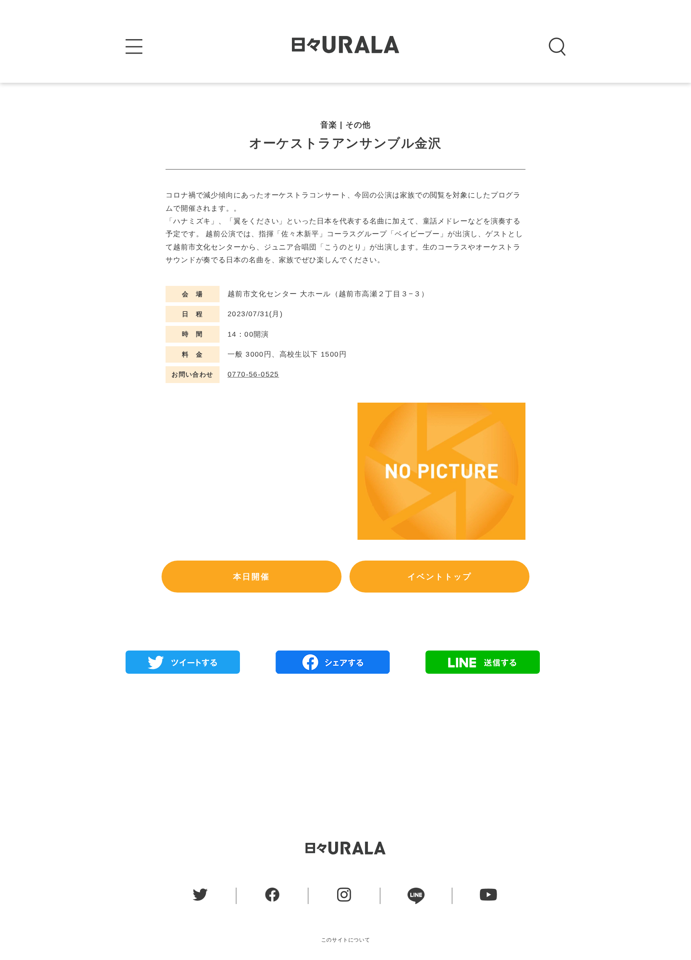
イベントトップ (439, 576)
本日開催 (251, 576)
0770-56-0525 (253, 374)
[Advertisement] (345, 738)
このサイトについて (345, 940)
